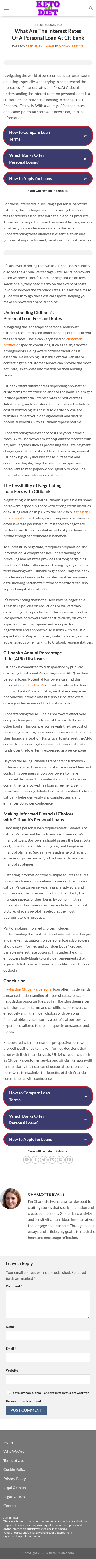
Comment (14, 1286)
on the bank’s (34, 685)
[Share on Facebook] (35, 1160)
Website (12, 1370)
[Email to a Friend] (52, 1160)
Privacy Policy (14, 1478)
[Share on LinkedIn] (69, 1160)
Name (11, 1327)
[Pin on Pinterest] (61, 1160)
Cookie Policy (14, 1469)
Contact (10, 1505)
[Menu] (6, 8)
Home (8, 1442)
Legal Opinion (14, 1487)
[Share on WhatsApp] (27, 1160)
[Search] (91, 8)
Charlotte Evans (71, 45)
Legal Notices (14, 1496)
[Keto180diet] (48, 8)
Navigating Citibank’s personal (27, 989)
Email (11, 1348)
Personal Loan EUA (48, 24)
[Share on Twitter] (44, 1160)
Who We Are (13, 1451)
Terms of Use (13, 1460)
